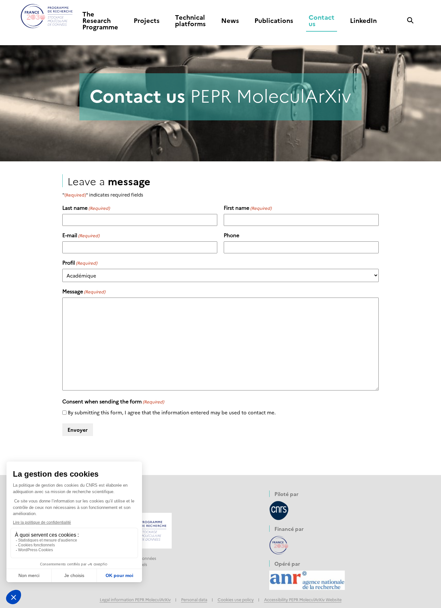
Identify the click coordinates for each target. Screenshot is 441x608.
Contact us (321, 21)
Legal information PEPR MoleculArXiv (135, 599)
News (230, 21)
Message (83, 291)
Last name (86, 207)
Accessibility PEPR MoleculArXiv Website (303, 599)
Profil (79, 262)
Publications (273, 21)
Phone (231, 234)
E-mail (80, 234)
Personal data (194, 599)
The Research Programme (100, 20)
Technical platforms (190, 21)
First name (248, 207)
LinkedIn (363, 21)
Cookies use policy (236, 599)
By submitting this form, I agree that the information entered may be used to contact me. (172, 412)
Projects (146, 21)
